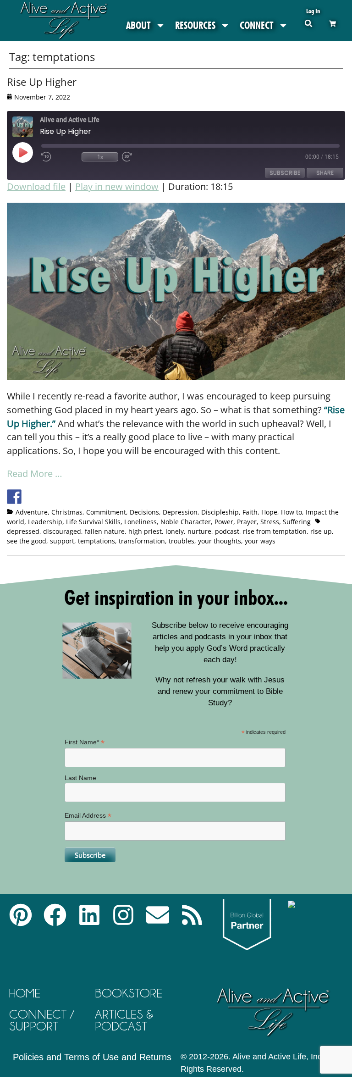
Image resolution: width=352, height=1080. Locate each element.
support (62, 541)
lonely (174, 531)
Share (325, 173)
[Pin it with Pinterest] (65, 496)
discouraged (62, 531)
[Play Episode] (30, 152)
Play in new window (117, 186)
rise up (321, 531)
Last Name (80, 777)
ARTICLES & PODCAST (124, 1020)
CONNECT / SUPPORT (41, 1020)
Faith (250, 512)
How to (291, 512)
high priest (145, 531)
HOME (24, 993)
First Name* (84, 742)
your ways (260, 541)
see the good (26, 541)
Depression (180, 512)
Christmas (66, 512)
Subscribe (285, 173)
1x (100, 157)
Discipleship (220, 512)
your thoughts (219, 541)
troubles (181, 541)
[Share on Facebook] (14, 496)
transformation (142, 541)
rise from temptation (275, 531)
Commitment (106, 512)
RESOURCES (195, 25)
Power (223, 521)
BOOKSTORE (128, 993)
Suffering (297, 521)
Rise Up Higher (42, 82)
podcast (227, 531)
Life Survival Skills (93, 521)
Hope (269, 512)
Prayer (247, 521)
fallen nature (105, 531)
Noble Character (185, 521)
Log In (313, 11)
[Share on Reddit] (48, 496)
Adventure (32, 512)
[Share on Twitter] (31, 496)
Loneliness (140, 521)
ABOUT (138, 25)
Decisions (144, 512)
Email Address (88, 815)
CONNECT (257, 25)
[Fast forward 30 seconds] (140, 157)
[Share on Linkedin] (82, 496)
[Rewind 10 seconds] (59, 157)
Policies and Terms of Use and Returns (92, 1057)
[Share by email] (99, 496)
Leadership (45, 521)
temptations (96, 541)
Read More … (34, 473)
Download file (36, 186)
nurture (199, 531)
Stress (269, 521)
